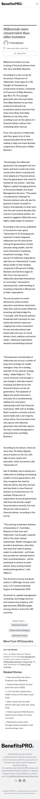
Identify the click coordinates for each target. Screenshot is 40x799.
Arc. (16, 791)
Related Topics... (19, 621)
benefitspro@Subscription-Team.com (23, 776)
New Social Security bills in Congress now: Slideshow (18, 679)
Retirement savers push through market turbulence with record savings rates (19, 725)
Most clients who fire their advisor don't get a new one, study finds (20, 705)
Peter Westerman (17, 43)
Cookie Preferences (28, 793)
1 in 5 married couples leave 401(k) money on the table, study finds (19, 694)
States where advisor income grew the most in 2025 (18, 686)
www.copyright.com (27, 657)
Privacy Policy (15, 793)
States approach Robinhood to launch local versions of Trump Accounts (19, 715)
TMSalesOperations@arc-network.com (17, 662)
